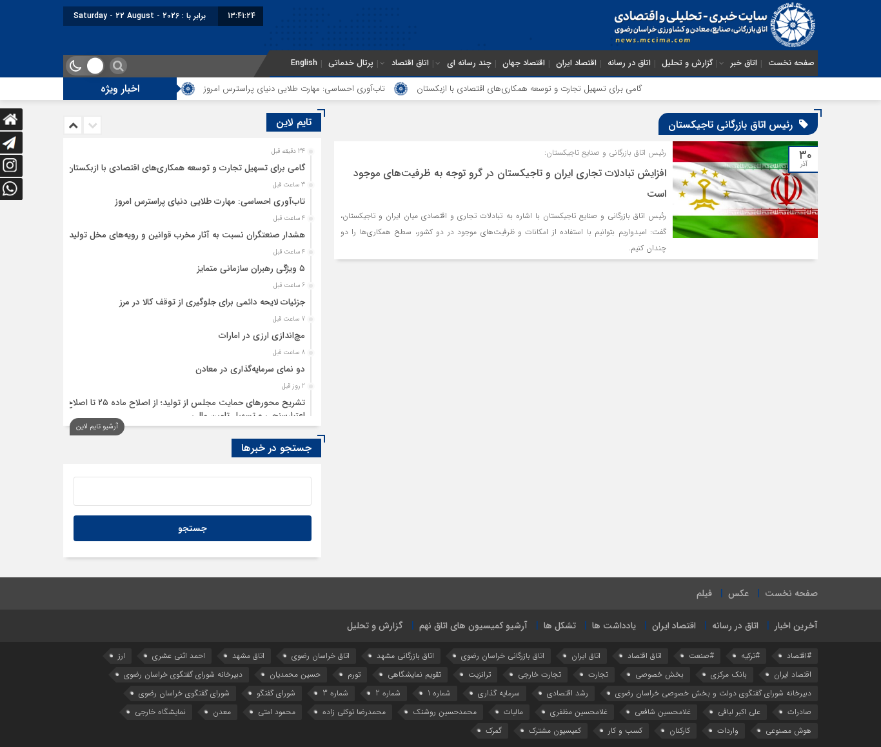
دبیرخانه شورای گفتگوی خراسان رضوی (183, 674)
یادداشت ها (614, 626)
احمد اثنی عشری (178, 656)
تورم (354, 674)
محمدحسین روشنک (445, 712)
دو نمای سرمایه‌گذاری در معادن (250, 369)
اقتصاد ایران (576, 63)
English (304, 63)
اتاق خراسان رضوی (321, 656)
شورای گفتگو (276, 693)
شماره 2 (388, 693)
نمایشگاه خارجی (160, 712)
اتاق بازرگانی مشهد (405, 656)
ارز (121, 656)
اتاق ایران (585, 656)
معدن (222, 712)
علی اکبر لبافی (739, 712)
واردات (727, 730)
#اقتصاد (799, 656)
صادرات (799, 712)
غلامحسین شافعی (663, 712)
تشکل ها (560, 626)
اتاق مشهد (248, 656)
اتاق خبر (744, 63)
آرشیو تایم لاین (97, 426)
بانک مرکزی (729, 674)
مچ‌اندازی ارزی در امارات (262, 336)
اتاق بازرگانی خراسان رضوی (502, 656)
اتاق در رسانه (629, 63)
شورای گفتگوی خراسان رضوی (184, 693)
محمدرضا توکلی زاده (354, 712)
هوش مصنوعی (788, 730)
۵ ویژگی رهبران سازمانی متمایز (251, 268)
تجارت (598, 674)
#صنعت (701, 656)
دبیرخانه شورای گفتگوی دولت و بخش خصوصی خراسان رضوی (713, 693)
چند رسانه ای (469, 63)
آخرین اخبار (796, 626)
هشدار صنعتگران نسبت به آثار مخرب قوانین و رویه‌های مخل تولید (187, 235)
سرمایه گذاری (499, 693)
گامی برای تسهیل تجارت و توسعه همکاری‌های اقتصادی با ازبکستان (552, 88)
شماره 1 (439, 693)
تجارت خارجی (539, 674)
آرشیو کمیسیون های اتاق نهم (473, 626)
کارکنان (679, 730)
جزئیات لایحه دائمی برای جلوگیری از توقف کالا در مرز (212, 302)
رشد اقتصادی (567, 693)
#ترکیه (750, 656)
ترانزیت (479, 674)
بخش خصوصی (659, 674)
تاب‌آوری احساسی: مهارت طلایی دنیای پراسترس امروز (317, 88)
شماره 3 (335, 693)
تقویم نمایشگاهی (414, 674)
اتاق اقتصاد (410, 63)
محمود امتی (276, 712)
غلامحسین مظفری (579, 712)
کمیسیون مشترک (555, 730)
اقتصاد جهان (523, 63)
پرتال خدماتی (350, 63)
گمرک (494, 730)
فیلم (704, 593)
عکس (738, 593)
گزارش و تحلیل (687, 63)
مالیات (513, 712)
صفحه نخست (791, 63)
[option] (191, 164)
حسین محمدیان (295, 674)
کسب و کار (625, 730)
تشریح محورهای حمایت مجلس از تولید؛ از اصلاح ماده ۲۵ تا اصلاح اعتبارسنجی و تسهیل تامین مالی (185, 409)
